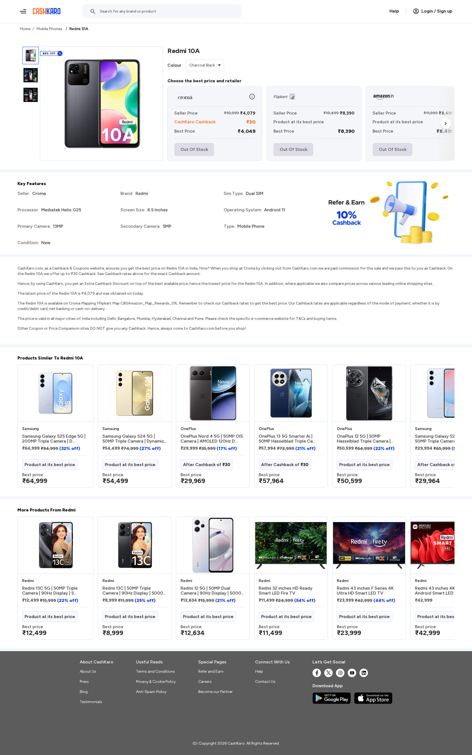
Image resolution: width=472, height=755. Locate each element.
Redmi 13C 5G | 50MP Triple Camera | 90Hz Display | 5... (50, 591)
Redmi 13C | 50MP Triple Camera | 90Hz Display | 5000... (134, 591)
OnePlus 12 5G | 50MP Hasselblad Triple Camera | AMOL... (364, 439)
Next (446, 123)
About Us (88, 671)
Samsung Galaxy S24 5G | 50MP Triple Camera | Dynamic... (134, 439)
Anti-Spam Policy (151, 691)
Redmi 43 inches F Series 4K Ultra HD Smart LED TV (365, 591)
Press (84, 681)
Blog (84, 691)
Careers (205, 681)
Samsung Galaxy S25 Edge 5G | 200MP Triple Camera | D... (53, 439)
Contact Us (265, 681)
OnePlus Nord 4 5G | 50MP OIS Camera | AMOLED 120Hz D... (212, 439)
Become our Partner (215, 691)
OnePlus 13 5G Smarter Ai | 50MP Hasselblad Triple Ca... (287, 439)
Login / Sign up (436, 11)
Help (394, 11)
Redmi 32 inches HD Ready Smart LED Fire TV (285, 591)
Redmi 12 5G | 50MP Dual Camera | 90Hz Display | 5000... (212, 591)
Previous (28, 428)
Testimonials (91, 702)
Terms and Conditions (155, 671)
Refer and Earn (210, 671)
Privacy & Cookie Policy (156, 681)
